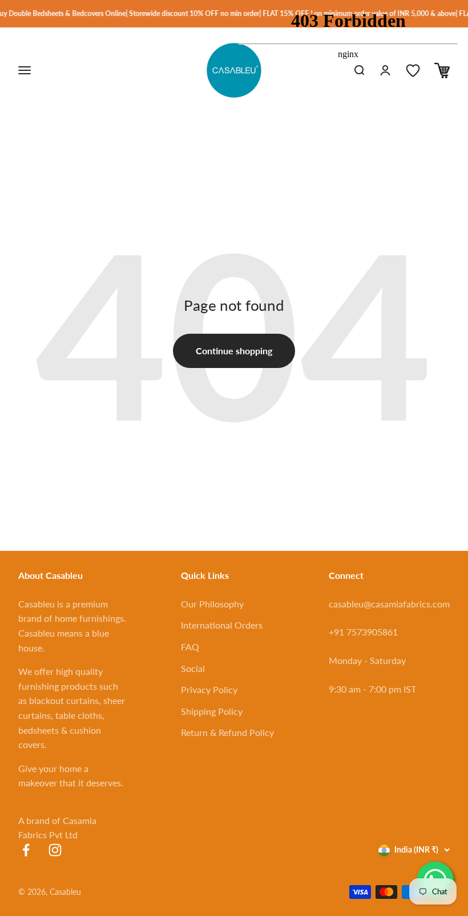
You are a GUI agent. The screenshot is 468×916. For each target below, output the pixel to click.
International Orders (222, 624)
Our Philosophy (212, 603)
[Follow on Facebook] (26, 850)
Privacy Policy (209, 689)
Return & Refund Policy (227, 732)
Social (193, 668)
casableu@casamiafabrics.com (389, 603)
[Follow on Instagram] (55, 850)
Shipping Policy (212, 711)
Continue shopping (234, 350)
